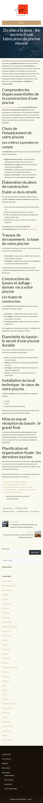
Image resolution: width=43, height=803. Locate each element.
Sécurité (5, 717)
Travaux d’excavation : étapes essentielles (19, 487)
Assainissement (7, 581)
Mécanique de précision (10, 667)
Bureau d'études (7, 590)
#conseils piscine (8, 508)
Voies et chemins (7, 740)
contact (29, 799)
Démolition (6, 617)
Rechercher (6, 549)
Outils (4, 685)
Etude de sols (6, 631)
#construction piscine (21, 508)
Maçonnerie (6, 658)
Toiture (4, 735)
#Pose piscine (35, 511)
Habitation (5, 640)
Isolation (5, 654)
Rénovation (6, 713)
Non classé (5, 681)
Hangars (5, 645)
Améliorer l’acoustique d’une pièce (16, 482)
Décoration (6, 613)
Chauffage (5, 595)
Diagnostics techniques (10, 626)
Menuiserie (6, 672)
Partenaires (6, 772)
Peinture (5, 690)
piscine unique (32, 229)
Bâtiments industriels (9, 586)
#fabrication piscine (8, 511)
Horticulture (6, 649)
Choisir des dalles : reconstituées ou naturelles (20, 489)
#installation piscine (22, 511)
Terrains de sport (7, 726)
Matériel (5, 663)
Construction (6, 604)
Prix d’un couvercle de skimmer (15, 484)
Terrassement (6, 731)
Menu (21, 23)
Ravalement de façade (9, 704)
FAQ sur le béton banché (13, 492)
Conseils (5, 599)
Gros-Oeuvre (6, 635)
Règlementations (7, 708)
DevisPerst (8, 784)
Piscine (4, 695)
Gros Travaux (8, 780)
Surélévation (6, 722)
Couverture (6, 608)
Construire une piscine (9, 107)
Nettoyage (5, 676)
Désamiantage (7, 622)
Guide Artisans (9, 775)
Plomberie (5, 699)
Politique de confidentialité (18, 799)
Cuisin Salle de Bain (10, 789)
